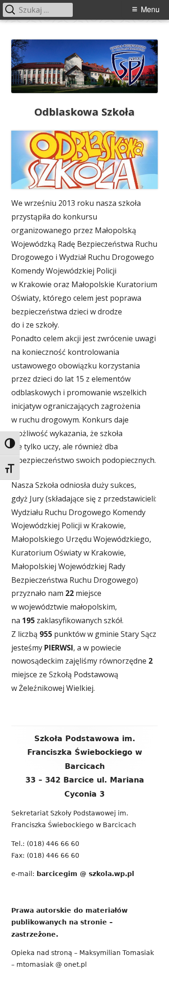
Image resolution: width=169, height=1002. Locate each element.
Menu (150, 9)
